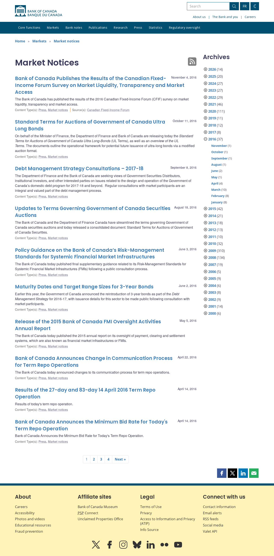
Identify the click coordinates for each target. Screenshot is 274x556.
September (219, 158)
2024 (212, 83)
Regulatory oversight (184, 27)
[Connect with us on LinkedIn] (151, 547)
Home (20, 41)
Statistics (155, 27)
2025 (212, 76)
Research (121, 27)
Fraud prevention (29, 531)
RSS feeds (211, 519)
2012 (212, 229)
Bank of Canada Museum (98, 506)
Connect (88, 513)
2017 (212, 132)
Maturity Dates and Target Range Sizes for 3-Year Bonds (84, 286)
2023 (212, 90)
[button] (221, 473)
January (217, 202)
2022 (212, 97)
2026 (212, 69)
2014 (212, 215)
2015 (212, 208)
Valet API (210, 531)
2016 (212, 139)
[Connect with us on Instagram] (124, 547)
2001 (212, 306)
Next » (120, 459)
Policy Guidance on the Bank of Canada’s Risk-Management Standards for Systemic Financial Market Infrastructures (89, 253)
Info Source (149, 529)
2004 (212, 285)
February (218, 196)
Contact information (219, 506)
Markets (53, 27)
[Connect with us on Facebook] (110, 547)
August (216, 164)
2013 (212, 223)
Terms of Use (151, 506)
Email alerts (212, 513)
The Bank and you (225, 17)
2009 (212, 250)
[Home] (38, 11)
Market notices (66, 41)
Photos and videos (30, 519)
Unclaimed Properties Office (100, 519)
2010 (212, 243)
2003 (212, 292)
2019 (212, 118)
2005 (212, 278)
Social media (213, 525)
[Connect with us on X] (96, 547)
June (214, 171)
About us (199, 17)
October (217, 152)
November (219, 146)
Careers (250, 17)
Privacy (146, 513)
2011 (212, 236)
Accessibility (24, 513)
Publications (98, 27)
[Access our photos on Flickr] (165, 547)
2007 (212, 264)
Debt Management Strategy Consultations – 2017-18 (79, 168)
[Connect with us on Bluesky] (137, 547)
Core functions (29, 27)
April (214, 183)
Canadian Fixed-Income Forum (108, 110)
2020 (212, 111)
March (215, 190)
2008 (212, 257)
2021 (212, 104)
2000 (212, 313)
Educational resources (33, 525)
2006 (212, 271)
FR (245, 6)
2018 (212, 125)
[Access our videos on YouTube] (178, 547)
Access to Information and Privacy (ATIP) (167, 521)
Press (138, 27)
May (214, 177)
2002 (212, 299)
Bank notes (74, 27)
